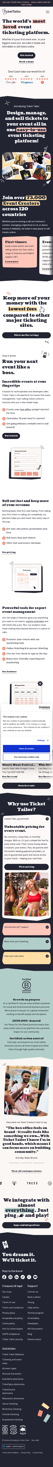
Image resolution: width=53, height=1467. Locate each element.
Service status (34, 1339)
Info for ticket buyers (12, 1328)
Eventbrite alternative (12, 1379)
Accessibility (33, 1318)
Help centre (33, 1307)
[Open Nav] (48, 12)
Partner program (36, 1312)
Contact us (33, 1291)
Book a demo (34, 1297)
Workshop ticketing (11, 1409)
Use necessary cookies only (26, 757)
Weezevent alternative (13, 1398)
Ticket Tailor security (12, 1339)
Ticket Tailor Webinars (13, 1354)
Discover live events (11, 1373)
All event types (9, 1368)
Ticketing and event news (12, 1361)
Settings (41, 740)
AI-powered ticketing (12, 1419)
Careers (6, 1297)
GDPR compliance (11, 1334)
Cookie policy (8, 1323)
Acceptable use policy (12, 1318)
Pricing (31, 1302)
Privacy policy (8, 1312)
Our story (6, 1291)
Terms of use (8, 1302)
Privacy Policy (26, 1453)
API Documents (35, 1328)
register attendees (35, 621)
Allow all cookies (26, 748)
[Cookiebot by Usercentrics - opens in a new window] (39, 707)
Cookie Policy (38, 1453)
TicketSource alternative (8, 1391)
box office (25, 409)
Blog (30, 1334)
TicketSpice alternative (13, 1384)
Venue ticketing (10, 1403)
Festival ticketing (10, 1414)
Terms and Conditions (10, 1453)
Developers (33, 1323)
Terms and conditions (13, 1307)
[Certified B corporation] (26, 986)
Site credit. (35, 1440)
